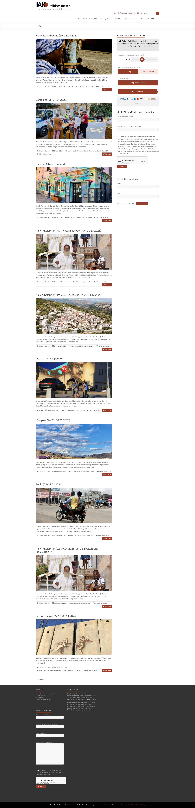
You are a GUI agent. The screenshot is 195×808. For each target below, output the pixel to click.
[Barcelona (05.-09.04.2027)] (74, 104)
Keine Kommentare (104, 87)
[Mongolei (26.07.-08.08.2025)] (74, 424)
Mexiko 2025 (76, 410)
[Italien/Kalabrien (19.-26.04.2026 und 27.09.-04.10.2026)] (74, 299)
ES (141, 13)
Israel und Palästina (48, 670)
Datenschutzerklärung (138, 805)
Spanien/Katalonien (85, 151)
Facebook (123, 13)
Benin (71, 535)
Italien (69, 282)
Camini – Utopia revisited (50, 164)
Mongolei (77, 471)
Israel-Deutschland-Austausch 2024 (66, 670)
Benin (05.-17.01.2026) (49, 484)
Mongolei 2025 (85, 471)
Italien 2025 (82, 603)
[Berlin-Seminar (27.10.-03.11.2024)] (74, 620)
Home (115, 13)
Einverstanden (125, 805)
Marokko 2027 (76, 87)
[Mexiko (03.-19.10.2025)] (74, 363)
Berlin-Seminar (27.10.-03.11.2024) (56, 616)
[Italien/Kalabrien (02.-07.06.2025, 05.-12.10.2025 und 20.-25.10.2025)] (74, 556)
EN (138, 13)
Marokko (69, 87)
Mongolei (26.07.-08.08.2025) (53, 420)
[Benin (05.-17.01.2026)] (74, 489)
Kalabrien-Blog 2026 (81, 217)
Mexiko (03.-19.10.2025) (50, 359)
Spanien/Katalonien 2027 (100, 151)
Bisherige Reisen (106, 19)
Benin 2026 (77, 535)
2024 (40, 670)
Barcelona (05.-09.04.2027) (51, 99)
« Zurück (41, 679)
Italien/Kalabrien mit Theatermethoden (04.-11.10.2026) (68, 230)
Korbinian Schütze (44, 87)
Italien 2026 (70, 217)
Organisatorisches (131, 19)
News (84, 87)
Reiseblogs (118, 19)
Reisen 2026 (82, 19)
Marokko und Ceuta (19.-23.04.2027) (57, 35)
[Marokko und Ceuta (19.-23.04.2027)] (74, 40)
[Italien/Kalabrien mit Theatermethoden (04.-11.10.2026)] (74, 235)
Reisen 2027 (93, 19)
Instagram (131, 13)
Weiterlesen (107, 90)
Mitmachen (155, 19)
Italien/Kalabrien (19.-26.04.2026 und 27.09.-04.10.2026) (69, 294)
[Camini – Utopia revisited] (74, 168)
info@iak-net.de (45, 699)
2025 (64, 410)
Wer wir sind (144, 19)
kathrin (41, 410)
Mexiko (69, 410)
